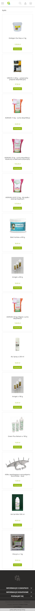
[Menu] (2, 3)
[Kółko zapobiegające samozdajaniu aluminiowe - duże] (17, 463)
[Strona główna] (8, 3)
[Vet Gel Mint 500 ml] (17, 502)
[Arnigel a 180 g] (17, 384)
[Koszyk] (30, 3)
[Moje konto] (25, 3)
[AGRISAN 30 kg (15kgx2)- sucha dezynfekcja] (17, 305)
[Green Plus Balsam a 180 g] (17, 424)
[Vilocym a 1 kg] (17, 542)
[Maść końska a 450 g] (17, 225)
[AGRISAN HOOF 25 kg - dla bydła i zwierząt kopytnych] (17, 185)
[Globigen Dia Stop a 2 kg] (17, 26)
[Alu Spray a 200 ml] (17, 345)
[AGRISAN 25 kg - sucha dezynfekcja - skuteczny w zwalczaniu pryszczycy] (17, 146)
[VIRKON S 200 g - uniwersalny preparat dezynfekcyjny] (17, 66)
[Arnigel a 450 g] (17, 265)
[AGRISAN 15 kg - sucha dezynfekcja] (17, 106)
